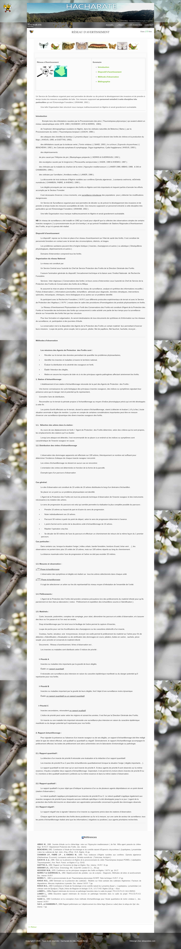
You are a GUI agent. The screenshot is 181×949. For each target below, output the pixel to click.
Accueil (110, 25)
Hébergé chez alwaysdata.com (142, 941)
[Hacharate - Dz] (90, 12)
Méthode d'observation (108, 77)
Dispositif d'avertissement (110, 72)
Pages (121, 25)
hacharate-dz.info (68, 941)
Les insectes (135, 25)
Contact (149, 25)
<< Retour (32, 927)
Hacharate (34, 24)
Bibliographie (104, 82)
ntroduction (103, 67)
